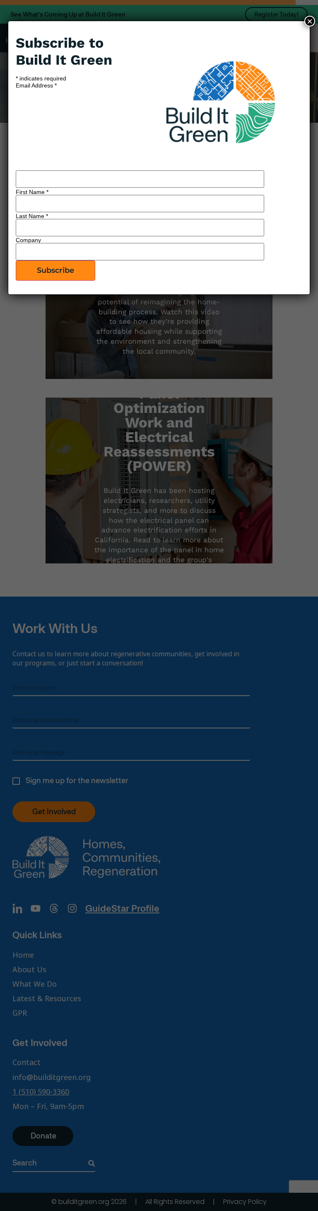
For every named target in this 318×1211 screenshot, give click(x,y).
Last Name (32, 216)
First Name (32, 192)
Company (28, 240)
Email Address (36, 85)
